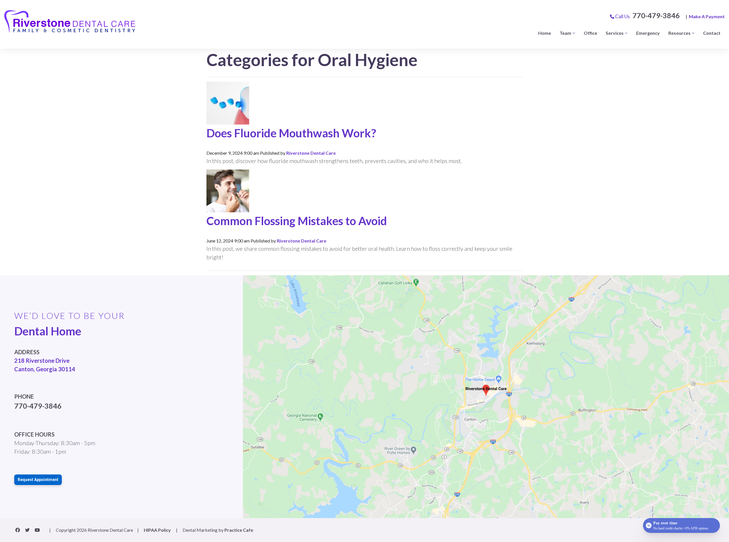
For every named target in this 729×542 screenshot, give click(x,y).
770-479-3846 (656, 15)
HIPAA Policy (157, 530)
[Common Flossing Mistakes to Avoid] (227, 190)
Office (590, 33)
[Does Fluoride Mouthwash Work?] (227, 102)
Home (544, 33)
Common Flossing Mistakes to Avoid (296, 221)
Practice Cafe (238, 530)
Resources (679, 33)
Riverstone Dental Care (311, 153)
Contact (711, 33)
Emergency (648, 33)
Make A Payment (707, 16)
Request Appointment (38, 479)
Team (565, 33)
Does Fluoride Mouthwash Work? (291, 133)
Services (615, 33)
